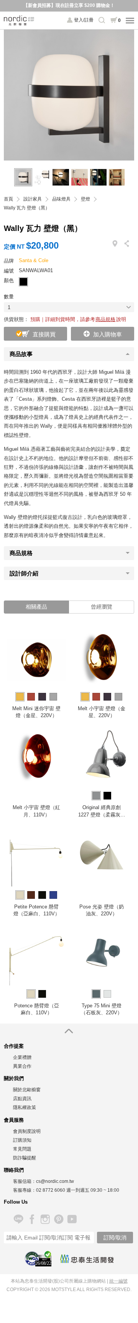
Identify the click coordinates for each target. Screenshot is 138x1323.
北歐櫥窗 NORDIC (19, 20)
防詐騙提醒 (24, 1158)
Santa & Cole (33, 260)
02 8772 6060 (50, 1190)
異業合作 (22, 1066)
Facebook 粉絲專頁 (31, 1219)
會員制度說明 (27, 1131)
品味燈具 (61, 199)
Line (18, 1219)
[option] (69, 95)
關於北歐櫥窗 (27, 1089)
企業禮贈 (22, 1057)
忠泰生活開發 (87, 1258)
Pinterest (58, 1219)
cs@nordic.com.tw (55, 1181)
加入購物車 (107, 334)
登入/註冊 (84, 20)
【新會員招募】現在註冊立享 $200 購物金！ (69, 5)
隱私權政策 (24, 1107)
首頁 (8, 199)
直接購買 (44, 334)
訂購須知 (22, 1140)
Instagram (45, 1219)
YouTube (72, 1219)
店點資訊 (22, 1098)
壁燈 (85, 199)
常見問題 (22, 1149)
